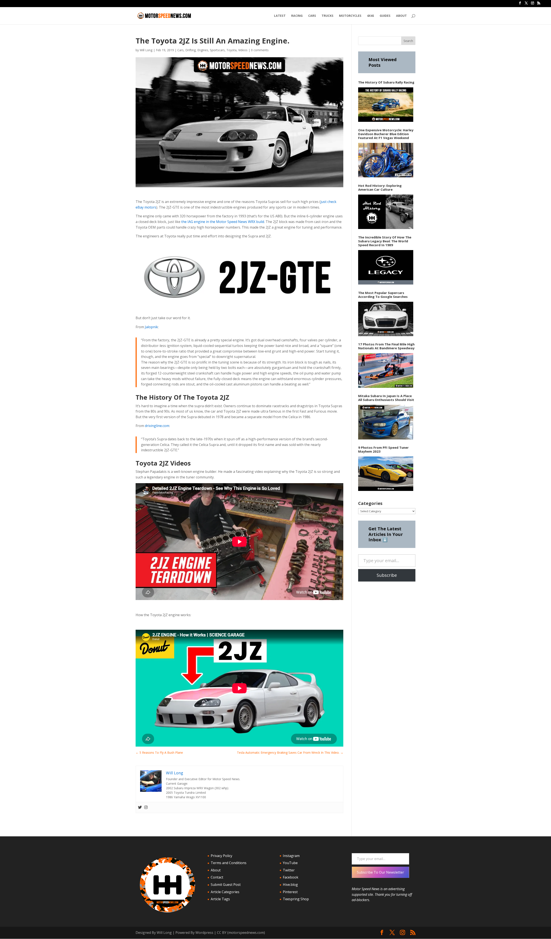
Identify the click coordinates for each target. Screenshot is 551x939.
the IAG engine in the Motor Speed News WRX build (222, 221)
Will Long (146, 50)
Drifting (190, 50)
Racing (297, 16)
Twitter (289, 870)
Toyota (231, 50)
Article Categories (225, 891)
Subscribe (387, 575)
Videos (243, 50)
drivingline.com (157, 425)
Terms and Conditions (228, 862)
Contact (217, 877)
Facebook (290, 877)
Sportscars (217, 50)
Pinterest (290, 891)
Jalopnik (151, 327)
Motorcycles (350, 16)
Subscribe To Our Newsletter (380, 872)
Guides (385, 16)
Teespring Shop (296, 899)
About (401, 16)
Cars (312, 16)
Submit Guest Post (226, 884)
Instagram (291, 855)
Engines (202, 50)
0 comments (260, 50)
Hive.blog (290, 884)
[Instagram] (146, 807)
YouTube (290, 862)
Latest (280, 16)
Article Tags (220, 899)
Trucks (327, 16)
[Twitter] (140, 807)
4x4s (370, 16)
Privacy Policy (221, 855)
